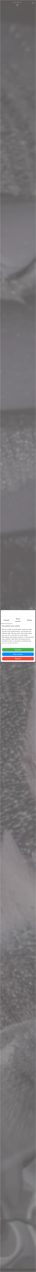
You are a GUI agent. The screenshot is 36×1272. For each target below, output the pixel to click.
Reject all (18, 658)
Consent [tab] (6, 620)
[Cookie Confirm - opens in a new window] (27, 613)
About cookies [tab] (18, 620)
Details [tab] (29, 620)
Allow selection (18, 654)
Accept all (18, 650)
